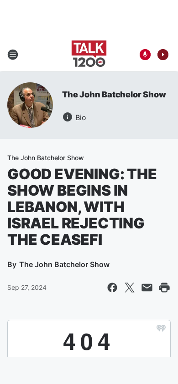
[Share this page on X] (129, 287)
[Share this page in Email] (147, 287)
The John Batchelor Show (114, 94)
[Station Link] (89, 54)
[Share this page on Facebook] (112, 287)
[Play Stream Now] (162, 54)
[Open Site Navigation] (12, 54)
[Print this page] (164, 287)
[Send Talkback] (145, 54)
